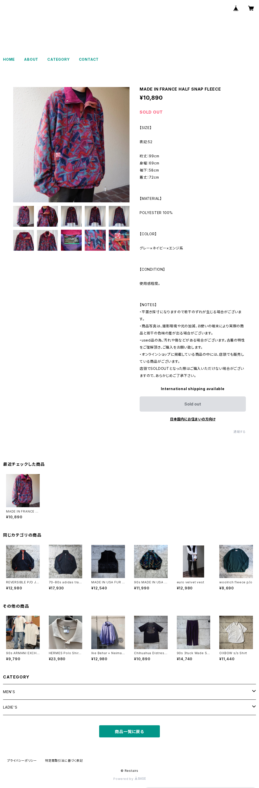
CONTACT (89, 59)
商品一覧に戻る (129, 731)
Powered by (124, 779)
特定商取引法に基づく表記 (64, 760)
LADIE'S (10, 707)
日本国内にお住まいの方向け (192, 419)
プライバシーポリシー (22, 760)
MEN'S (9, 692)
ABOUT (31, 59)
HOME (9, 59)
